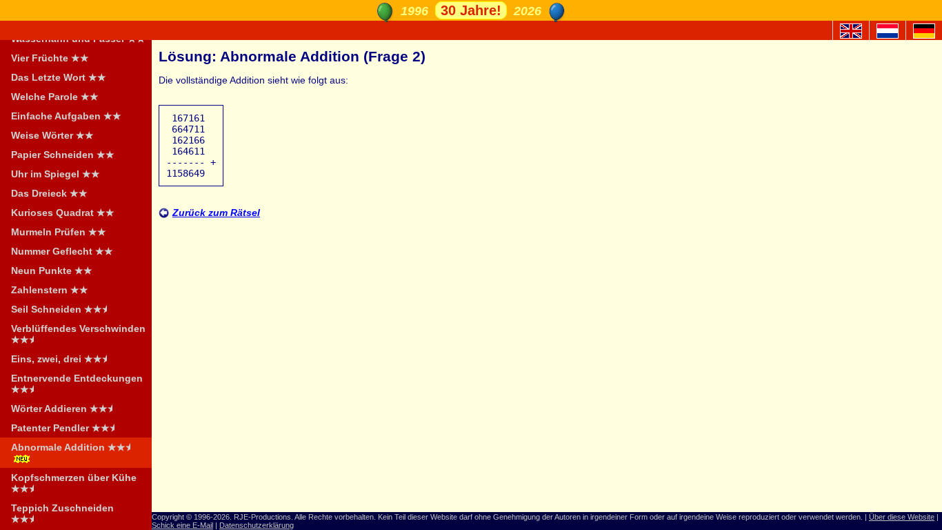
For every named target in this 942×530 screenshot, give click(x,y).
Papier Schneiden (62, 154)
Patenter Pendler (65, 427)
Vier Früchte (50, 57)
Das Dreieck (49, 193)
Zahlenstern (49, 289)
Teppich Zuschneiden (62, 513)
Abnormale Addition (72, 447)
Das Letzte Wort (58, 77)
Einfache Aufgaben (66, 115)
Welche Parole (55, 96)
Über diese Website (901, 517)
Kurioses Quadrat (62, 212)
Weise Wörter (52, 135)
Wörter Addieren (64, 408)
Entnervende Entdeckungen (77, 384)
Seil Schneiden (61, 309)
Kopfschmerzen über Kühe (74, 483)
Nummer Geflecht (62, 251)
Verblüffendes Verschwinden (78, 334)
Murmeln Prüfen (58, 231)
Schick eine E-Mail (182, 525)
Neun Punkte (51, 270)
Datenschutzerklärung (256, 525)
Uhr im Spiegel (55, 173)
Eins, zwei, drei (61, 358)
